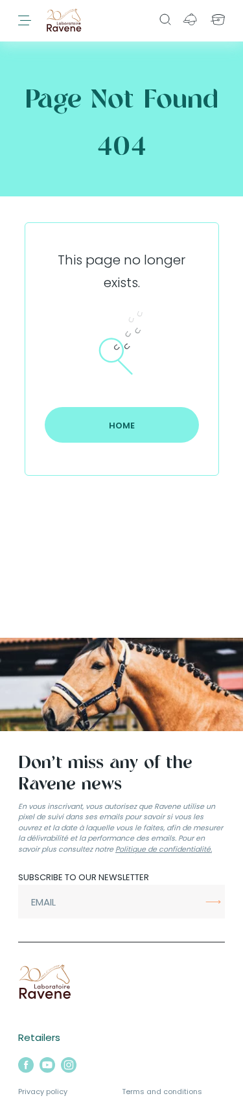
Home (122, 425)
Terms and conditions (162, 1091)
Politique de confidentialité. (163, 849)
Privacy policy (42, 1091)
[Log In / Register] (189, 19)
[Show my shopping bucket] (218, 19)
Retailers (39, 1037)
